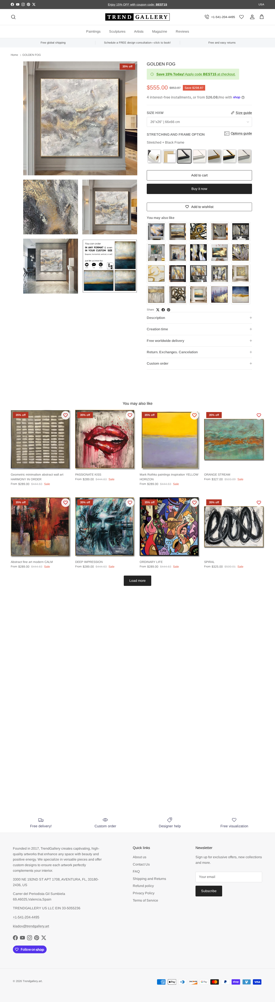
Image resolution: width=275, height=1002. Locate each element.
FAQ (136, 871)
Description (156, 318)
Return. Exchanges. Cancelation (172, 352)
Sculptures (117, 31)
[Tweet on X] (157, 309)
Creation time (157, 329)
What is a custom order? (85, 793)
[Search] (13, 17)
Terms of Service (145, 900)
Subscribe (209, 891)
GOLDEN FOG (31, 55)
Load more (137, 580)
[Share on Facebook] (163, 309)
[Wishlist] (241, 17)
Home (14, 55)
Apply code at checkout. (195, 74)
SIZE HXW (155, 113)
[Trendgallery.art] (137, 17)
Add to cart (199, 175)
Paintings (93, 31)
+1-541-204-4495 (223, 17)
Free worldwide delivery (165, 341)
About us (139, 857)
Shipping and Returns (149, 879)
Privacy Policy (143, 893)
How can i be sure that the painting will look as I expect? (117, 754)
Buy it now (199, 189)
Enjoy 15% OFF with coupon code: (132, 4)
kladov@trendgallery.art (31, 926)
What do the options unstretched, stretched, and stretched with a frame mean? (132, 774)
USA (261, 4)
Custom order (157, 363)
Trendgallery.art (32, 981)
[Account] (251, 17)
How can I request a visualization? (95, 738)
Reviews (182, 31)
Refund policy (143, 886)
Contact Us (141, 864)
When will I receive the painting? (93, 722)
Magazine (159, 31)
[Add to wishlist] (65, 415)
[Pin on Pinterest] (168, 309)
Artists (139, 31)
